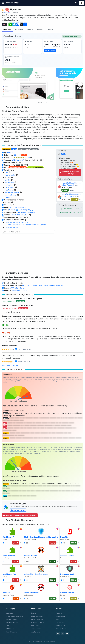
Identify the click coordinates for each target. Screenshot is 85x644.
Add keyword (35, 632)
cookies (7, 180)
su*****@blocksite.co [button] (18, 207)
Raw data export (11, 632)
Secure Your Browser (18, 510)
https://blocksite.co (19, 290)
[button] (3, 3)
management (9, 182)
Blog (57, 619)
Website (12, 210)
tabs (6, 172)
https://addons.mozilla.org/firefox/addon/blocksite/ (42, 285)
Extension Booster (12, 622)
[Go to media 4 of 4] (46, 103)
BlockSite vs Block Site (14, 227)
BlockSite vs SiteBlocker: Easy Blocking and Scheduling (27, 225)
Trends (50, 29)
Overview (7, 29)
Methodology (60, 616)
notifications (9, 185)
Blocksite (7, 13)
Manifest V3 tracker (38, 622)
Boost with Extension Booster (71, 213)
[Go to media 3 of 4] (43, 103)
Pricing (33, 613)
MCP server (10, 629)
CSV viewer (35, 625)
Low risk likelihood (35, 167)
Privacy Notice (61, 629)
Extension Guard (11, 619)
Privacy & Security (24, 149)
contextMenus (10, 187)
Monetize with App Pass (70, 209)
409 (63, 154)
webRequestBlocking (12, 192)
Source (30, 29)
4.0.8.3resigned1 (17, 160)
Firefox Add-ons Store (71, 36)
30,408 (17, 155)
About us (59, 613)
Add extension (36, 629)
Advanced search (37, 616)
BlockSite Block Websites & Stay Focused (71, 184)
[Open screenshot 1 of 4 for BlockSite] (28, 84)
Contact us (60, 622)
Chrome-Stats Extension (14, 616)
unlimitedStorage (10, 195)
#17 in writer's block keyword (68, 166)
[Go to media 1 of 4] (39, 103)
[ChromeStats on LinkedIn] (58, 633)
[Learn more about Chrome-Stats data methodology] (30, 215)
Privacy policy (26, 210)
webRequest (9, 190)
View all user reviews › (10, 365)
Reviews (40, 29)
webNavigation (10, 175)
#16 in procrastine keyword (68, 164)
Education (35, 149)
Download (19, 29)
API (7, 625)
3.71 (20, 157)
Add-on (15, 13)
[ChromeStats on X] (67, 633)
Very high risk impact (17, 167)
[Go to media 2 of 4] (41, 103)
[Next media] (80, 84)
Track (19, 36)
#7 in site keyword (65, 162)
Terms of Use (60, 625)
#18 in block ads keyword (68, 168)
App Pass (9, 613)
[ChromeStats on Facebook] (62, 633)
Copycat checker (37, 619)
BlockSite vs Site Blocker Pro (16, 222)
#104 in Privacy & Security (67, 160)
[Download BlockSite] (52, 46)
